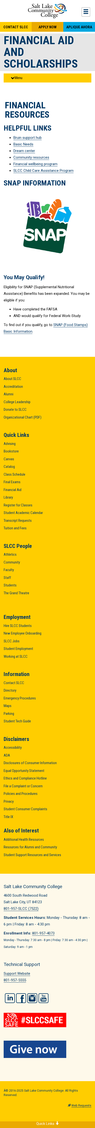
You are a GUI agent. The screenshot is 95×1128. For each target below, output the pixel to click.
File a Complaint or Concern (23, 786)
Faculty (9, 570)
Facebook (21, 998)
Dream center (24, 151)
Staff (7, 577)
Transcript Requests (18, 520)
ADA (7, 755)
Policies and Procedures (21, 793)
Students (10, 585)
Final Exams (12, 482)
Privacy (9, 801)
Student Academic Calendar (23, 513)
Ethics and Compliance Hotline (25, 778)
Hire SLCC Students (18, 626)
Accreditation (13, 386)
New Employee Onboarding (22, 633)
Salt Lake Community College (47, 11)
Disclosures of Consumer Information (30, 763)
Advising (10, 443)
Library (8, 497)
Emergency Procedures (20, 698)
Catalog (9, 466)
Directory (10, 690)
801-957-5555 (15, 980)
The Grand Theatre (16, 593)
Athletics (10, 554)
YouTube (43, 998)
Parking (9, 713)
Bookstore (11, 451)
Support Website (17, 973)
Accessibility (13, 747)
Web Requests (81, 1105)
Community (12, 562)
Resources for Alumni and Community (30, 847)
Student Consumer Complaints (25, 809)
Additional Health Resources (24, 839)
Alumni (8, 394)
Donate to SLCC (15, 409)
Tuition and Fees (15, 528)
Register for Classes (18, 505)
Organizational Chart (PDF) (22, 417)
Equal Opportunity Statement (24, 771)
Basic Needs (23, 144)
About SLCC (12, 379)
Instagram (32, 998)
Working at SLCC (16, 656)
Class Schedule (14, 474)
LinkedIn (10, 998)
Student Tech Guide (17, 721)
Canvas (9, 459)
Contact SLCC (15, 27)
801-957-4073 (43, 933)
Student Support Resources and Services (32, 855)
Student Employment (18, 648)
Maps (7, 706)
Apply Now (47, 27)
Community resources (31, 157)
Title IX (8, 817)
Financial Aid (12, 490)
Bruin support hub (27, 137)
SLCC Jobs (11, 641)
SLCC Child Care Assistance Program (43, 170)
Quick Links (45, 1123)
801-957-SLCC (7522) (21, 908)
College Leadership (17, 402)
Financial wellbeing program (35, 164)
